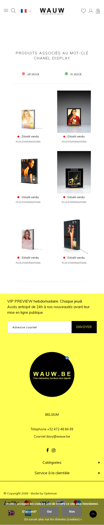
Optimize (50, 493)
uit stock (33, 74)
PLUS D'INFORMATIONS (28, 141)
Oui (49, 511)
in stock (76, 74)
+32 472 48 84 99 (60, 429)
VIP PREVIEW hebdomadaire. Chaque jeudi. (48, 307)
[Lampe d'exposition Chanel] (74, 111)
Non (72, 511)
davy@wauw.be (58, 436)
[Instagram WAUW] (53, 450)
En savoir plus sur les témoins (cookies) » (53, 519)
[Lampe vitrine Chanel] (28, 111)
